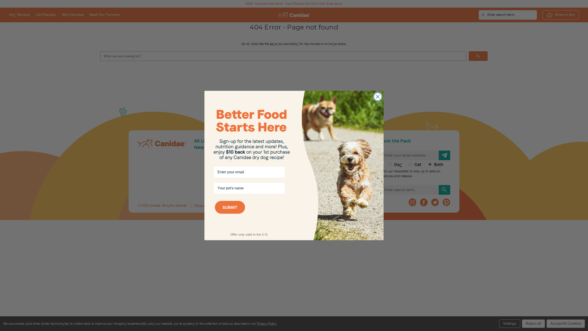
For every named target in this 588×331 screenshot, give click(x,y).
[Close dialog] (378, 97)
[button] (249, 213)
